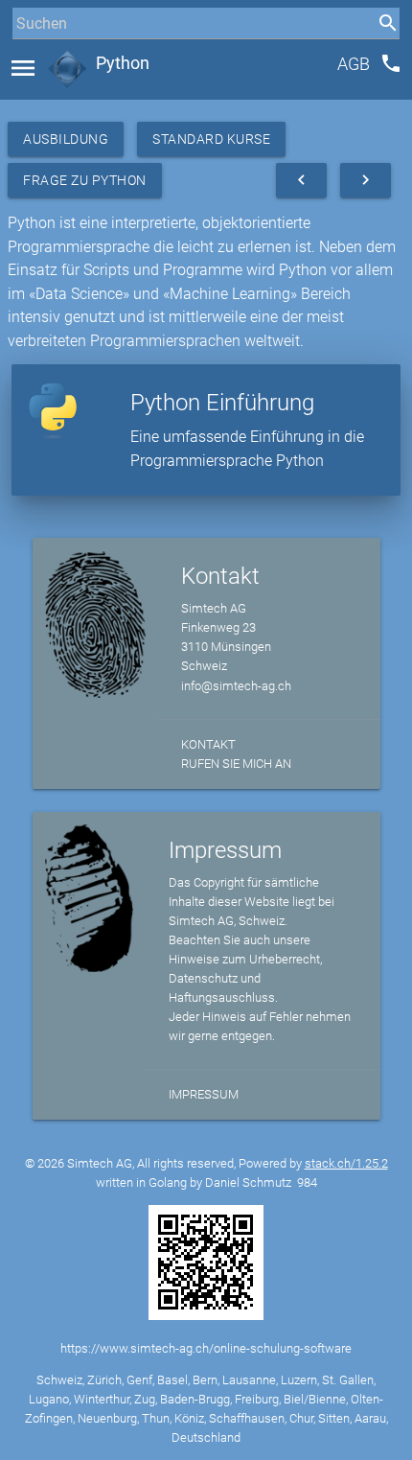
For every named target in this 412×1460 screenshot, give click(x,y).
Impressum (204, 1094)
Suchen (33, 59)
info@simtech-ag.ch (236, 686)
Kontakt (208, 744)
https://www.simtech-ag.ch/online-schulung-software (206, 1348)
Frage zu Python (85, 180)
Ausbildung (65, 139)
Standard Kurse (211, 139)
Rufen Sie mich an (236, 763)
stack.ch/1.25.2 (346, 1163)
